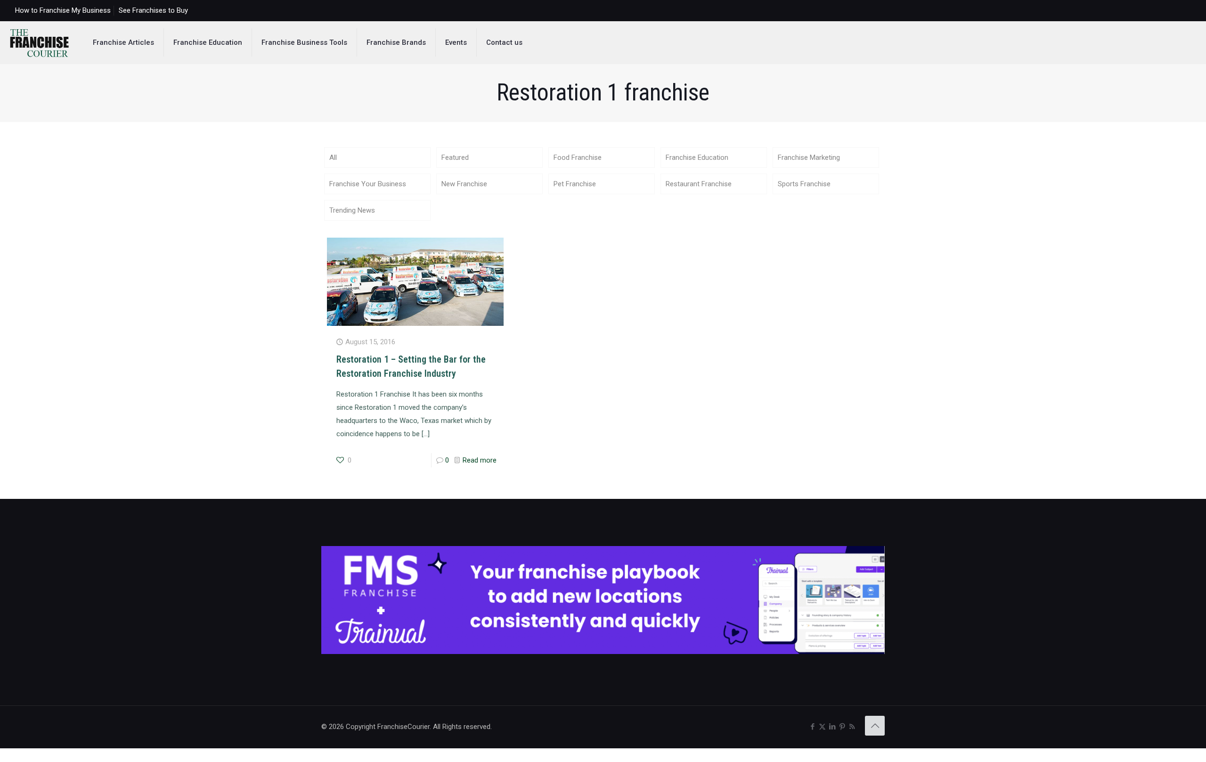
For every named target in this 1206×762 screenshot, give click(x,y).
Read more (480, 460)
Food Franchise (578, 157)
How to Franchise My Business (63, 10)
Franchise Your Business (367, 184)
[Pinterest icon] (842, 726)
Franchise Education (697, 157)
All (333, 157)
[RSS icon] (852, 726)
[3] (603, 651)
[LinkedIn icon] (832, 726)
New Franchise (464, 184)
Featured (455, 157)
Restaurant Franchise (699, 184)
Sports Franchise (804, 184)
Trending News (352, 210)
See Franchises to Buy (153, 10)
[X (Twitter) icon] (822, 726)
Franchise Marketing (809, 157)
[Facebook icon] (812, 726)
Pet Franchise (575, 184)
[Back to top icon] (875, 726)
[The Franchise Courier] (39, 42)
